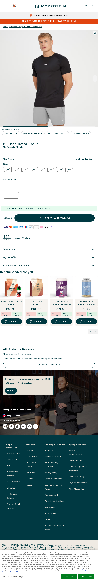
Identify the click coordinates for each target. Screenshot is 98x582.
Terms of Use (15, 572)
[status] (11, 195)
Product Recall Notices (13, 506)
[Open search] (14, 6)
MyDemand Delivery (12, 496)
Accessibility (50, 513)
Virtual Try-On (85, 159)
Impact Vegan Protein (36, 302)
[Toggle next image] (95, 78)
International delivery (12, 474)
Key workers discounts (79, 483)
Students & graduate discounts (78, 468)
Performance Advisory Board (55, 527)
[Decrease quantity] (6, 195)
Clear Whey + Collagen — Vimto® (61, 302)
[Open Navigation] (5, 6)
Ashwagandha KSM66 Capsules (86, 302)
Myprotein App (13, 453)
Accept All (69, 577)
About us (49, 450)
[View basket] (93, 6)
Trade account (51, 495)
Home (5, 27)
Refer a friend (76, 452)
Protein (30, 450)
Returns (10, 465)
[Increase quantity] (16, 195)
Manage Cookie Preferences (17, 410)
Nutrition (31, 473)
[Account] (86, 6)
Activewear (32, 456)
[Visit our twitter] (23, 426)
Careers (48, 519)
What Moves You (76, 489)
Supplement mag (76, 477)
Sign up (11, 391)
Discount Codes (76, 460)
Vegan (29, 485)
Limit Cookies (86, 577)
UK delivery (12, 488)
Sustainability (51, 507)
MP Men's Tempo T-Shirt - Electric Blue (25, 27)
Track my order (13, 482)
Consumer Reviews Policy (53, 487)
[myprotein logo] (50, 6)
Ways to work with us (54, 501)
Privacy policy (51, 473)
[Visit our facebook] (11, 426)
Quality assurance (53, 456)
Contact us (12, 459)
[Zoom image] (95, 33)
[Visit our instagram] (5, 426)
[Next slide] (97, 306)
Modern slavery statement (51, 464)
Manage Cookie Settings (13, 577)
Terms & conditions (53, 479)
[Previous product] (90, 331)
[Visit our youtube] (29, 426)
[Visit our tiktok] (17, 426)
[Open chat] (35, 426)
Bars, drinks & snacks (33, 464)
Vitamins (31, 479)
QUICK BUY (14, 321)
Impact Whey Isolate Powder (11, 302)
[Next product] (95, 331)
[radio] (7, 169)
